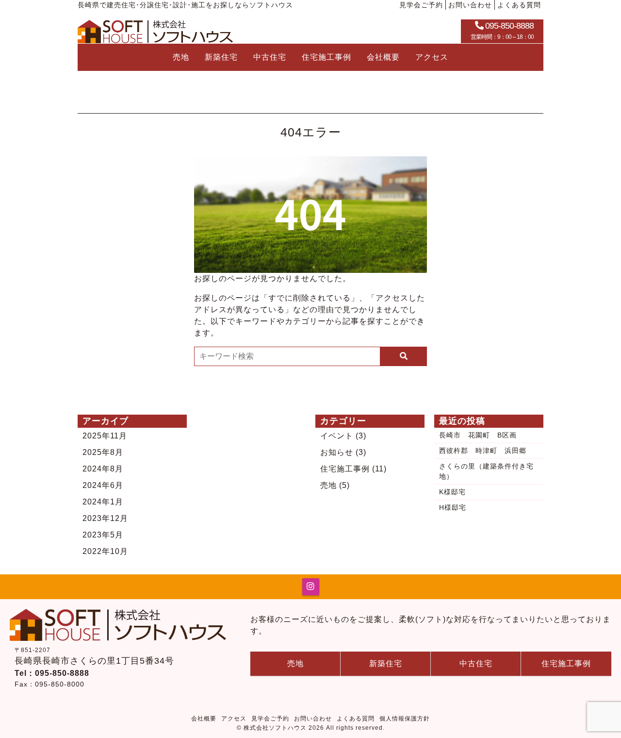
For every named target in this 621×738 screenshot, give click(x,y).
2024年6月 (102, 485)
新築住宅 (221, 57)
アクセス (431, 57)
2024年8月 (102, 469)
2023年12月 (105, 518)
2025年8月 (102, 452)
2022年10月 (105, 551)
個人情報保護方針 (404, 718)
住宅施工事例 (326, 57)
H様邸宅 (452, 507)
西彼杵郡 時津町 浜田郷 (482, 450)
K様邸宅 (452, 492)
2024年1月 (102, 502)
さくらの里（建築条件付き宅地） (486, 471)
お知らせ (343, 452)
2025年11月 (104, 436)
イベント (343, 436)
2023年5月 (102, 535)
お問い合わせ (470, 5)
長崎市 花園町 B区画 (478, 435)
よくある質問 (519, 5)
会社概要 (383, 57)
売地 (181, 57)
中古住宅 (269, 57)
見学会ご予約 (421, 5)
